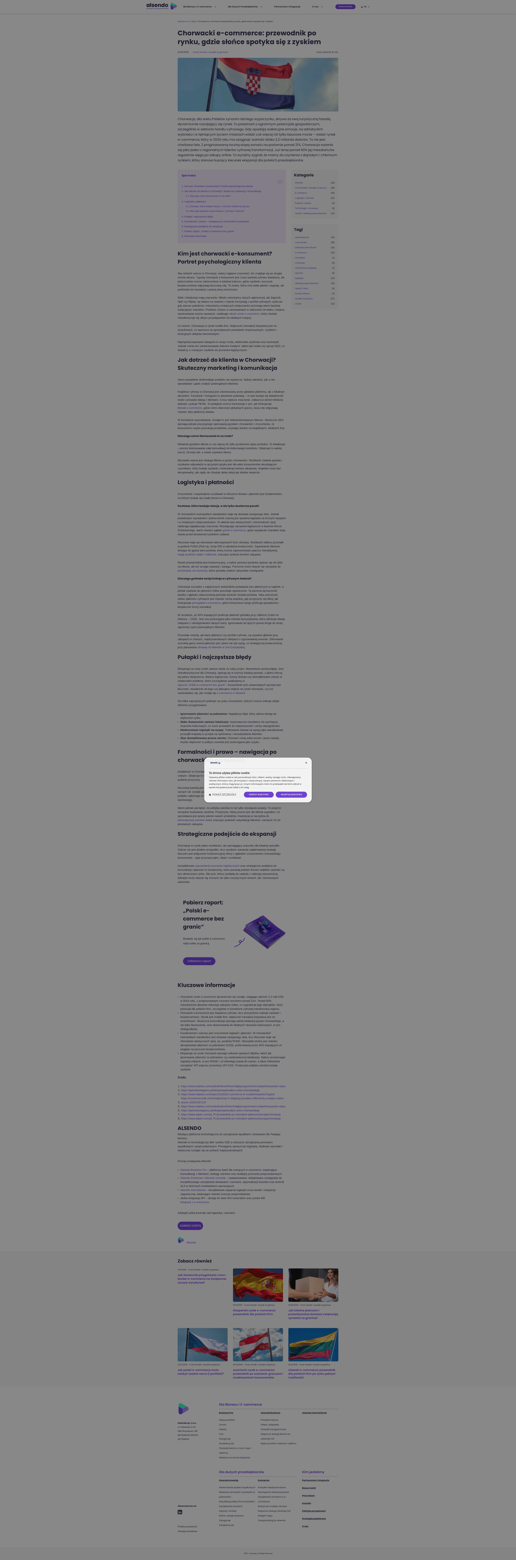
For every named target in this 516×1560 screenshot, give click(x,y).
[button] (222, 794)
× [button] (306, 763)
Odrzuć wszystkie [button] (258, 794)
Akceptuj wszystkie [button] (291, 794)
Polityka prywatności (259, 787)
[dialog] (258, 780)
